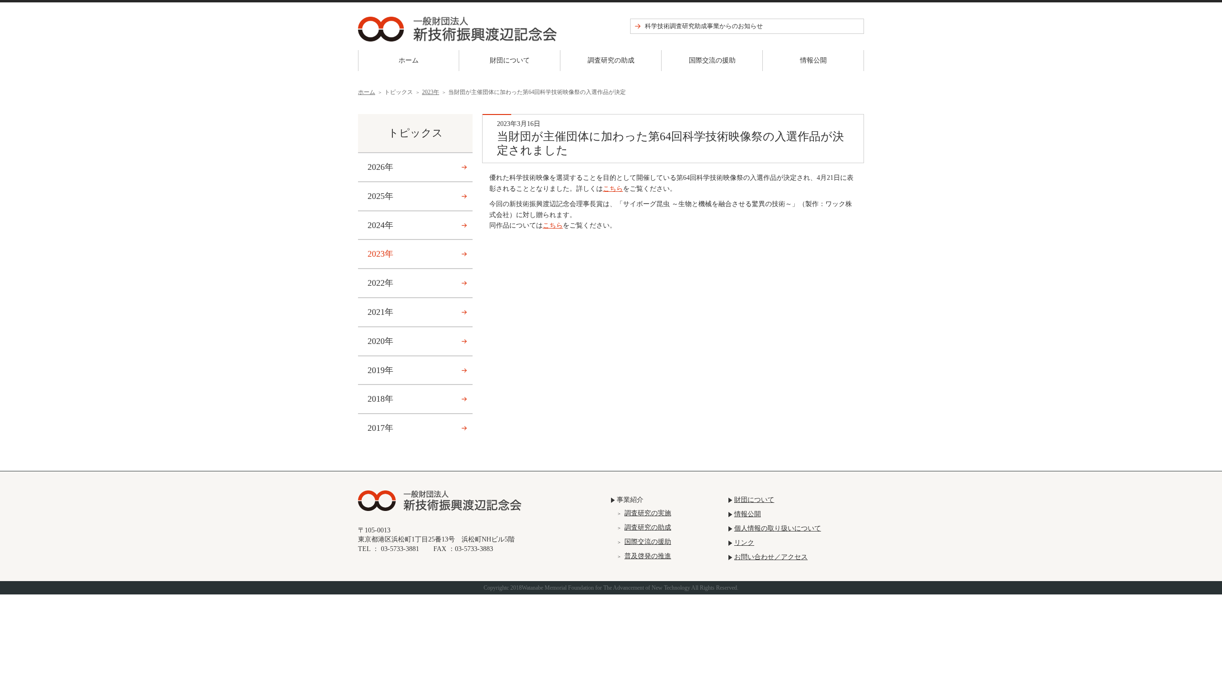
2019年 (380, 370)
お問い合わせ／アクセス (771, 557)
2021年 (380, 312)
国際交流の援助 (712, 60)
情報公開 (813, 60)
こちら (613, 188)
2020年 (380, 341)
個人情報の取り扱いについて (777, 528)
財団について (510, 60)
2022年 (380, 283)
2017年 (380, 428)
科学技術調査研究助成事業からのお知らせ (704, 26)
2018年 (380, 399)
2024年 (380, 225)
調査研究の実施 (647, 513)
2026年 (380, 167)
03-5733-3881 (400, 548)
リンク (744, 542)
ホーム (409, 60)
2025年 (380, 196)
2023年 (430, 92)
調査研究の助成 (611, 60)
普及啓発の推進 (647, 556)
